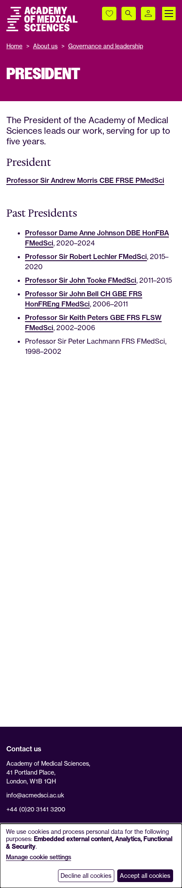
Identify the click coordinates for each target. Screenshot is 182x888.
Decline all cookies (86, 875)
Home (14, 46)
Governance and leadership (105, 46)
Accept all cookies (145, 875)
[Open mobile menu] (169, 13)
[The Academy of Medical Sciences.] (41, 19)
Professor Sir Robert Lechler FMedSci (86, 256)
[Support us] (109, 13)
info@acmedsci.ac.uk (35, 795)
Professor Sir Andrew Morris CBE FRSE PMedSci (85, 180)
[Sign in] (148, 13)
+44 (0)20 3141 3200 (35, 809)
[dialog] (91, 856)
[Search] (128, 13)
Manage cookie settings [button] (38, 857)
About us (45, 46)
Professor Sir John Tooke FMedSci (80, 280)
